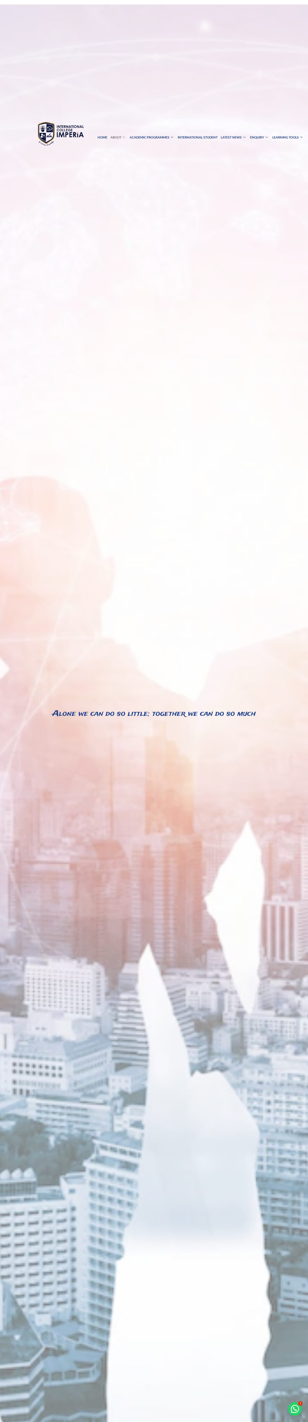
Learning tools (285, 137)
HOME (102, 137)
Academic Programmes (149, 137)
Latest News (231, 137)
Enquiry (257, 137)
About (115, 137)
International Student (198, 137)
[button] (295, 1409)
